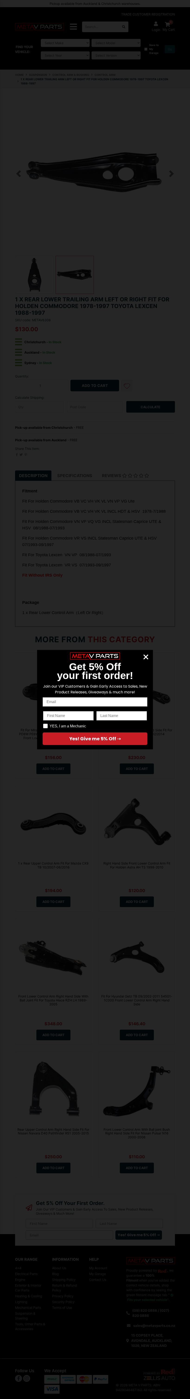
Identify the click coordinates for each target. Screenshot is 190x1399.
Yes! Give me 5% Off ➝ (95, 738)
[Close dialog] (146, 657)
